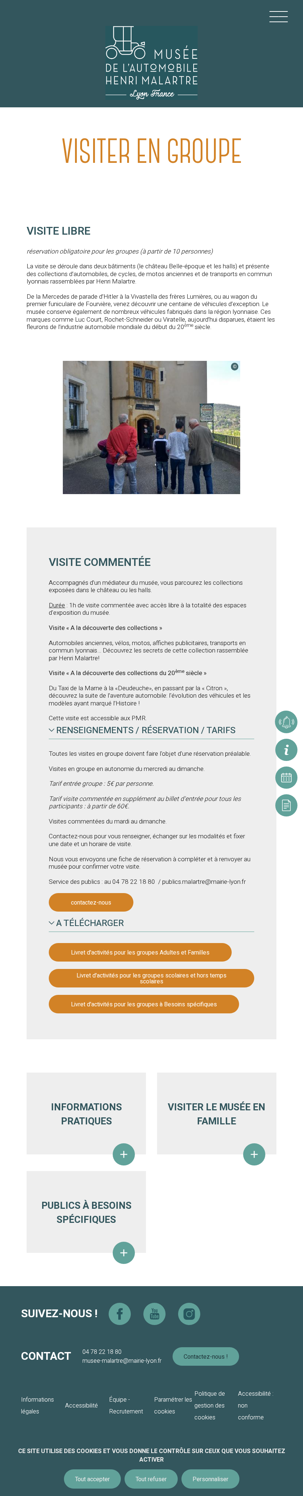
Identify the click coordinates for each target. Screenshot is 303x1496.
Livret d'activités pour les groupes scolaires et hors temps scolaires (151, 978)
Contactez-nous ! (206, 1356)
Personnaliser (210, 1479)
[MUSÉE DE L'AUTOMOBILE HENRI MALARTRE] (151, 53)
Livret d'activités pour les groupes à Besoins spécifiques (144, 1004)
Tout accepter (92, 1479)
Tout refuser (151, 1479)
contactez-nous (91, 902)
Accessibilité (81, 1405)
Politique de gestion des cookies (209, 1405)
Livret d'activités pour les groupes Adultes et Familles (140, 952)
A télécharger (90, 923)
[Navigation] (278, 16)
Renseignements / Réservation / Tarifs (145, 730)
